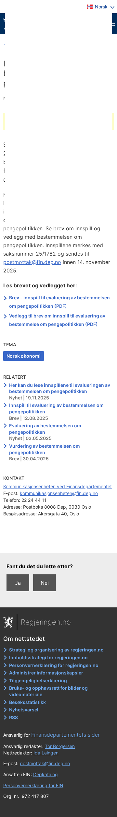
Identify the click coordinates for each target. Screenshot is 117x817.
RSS (13, 717)
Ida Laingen (45, 752)
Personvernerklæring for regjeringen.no (53, 665)
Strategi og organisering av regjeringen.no (56, 649)
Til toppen (58, 543)
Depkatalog (45, 774)
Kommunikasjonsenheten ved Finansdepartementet (57, 486)
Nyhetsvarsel (23, 709)
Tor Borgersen (60, 746)
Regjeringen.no (46, 622)
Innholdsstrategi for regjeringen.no (48, 657)
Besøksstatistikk (27, 702)
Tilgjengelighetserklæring (38, 680)
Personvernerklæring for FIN (33, 785)
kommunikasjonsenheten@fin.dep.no (59, 493)
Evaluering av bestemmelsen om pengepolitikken (45, 429)
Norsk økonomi (23, 356)
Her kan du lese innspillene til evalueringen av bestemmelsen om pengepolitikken (59, 388)
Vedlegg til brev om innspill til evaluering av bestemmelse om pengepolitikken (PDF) (57, 320)
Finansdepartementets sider (65, 734)
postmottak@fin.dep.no (32, 262)
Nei (45, 583)
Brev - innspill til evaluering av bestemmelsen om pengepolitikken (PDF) (59, 302)
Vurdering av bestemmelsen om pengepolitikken (44, 449)
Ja (18, 583)
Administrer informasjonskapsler (46, 672)
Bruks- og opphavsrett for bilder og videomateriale (48, 691)
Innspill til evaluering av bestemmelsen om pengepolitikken (56, 408)
